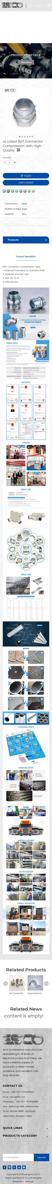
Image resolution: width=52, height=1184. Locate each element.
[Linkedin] (9, 1167)
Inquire (27, 175)
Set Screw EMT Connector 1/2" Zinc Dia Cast (17, 993)
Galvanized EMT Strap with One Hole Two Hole (35, 993)
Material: (9, 214)
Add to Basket (26, 182)
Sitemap (29, 1181)
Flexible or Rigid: (13, 208)
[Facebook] (4, 1167)
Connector (20, 222)
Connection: (11, 203)
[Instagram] (24, 1167)
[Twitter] (14, 1167)
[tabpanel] (26, 60)
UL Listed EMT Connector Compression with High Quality (25, 229)
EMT (7, 222)
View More (26, 62)
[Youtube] (19, 1167)
